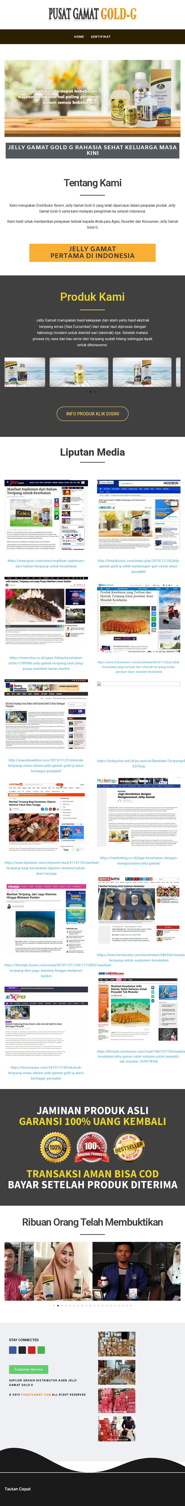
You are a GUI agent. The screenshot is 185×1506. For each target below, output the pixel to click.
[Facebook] (12, 1350)
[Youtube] (31, 1350)
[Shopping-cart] (41, 1350)
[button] (86, 392)
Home (79, 36)
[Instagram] (22, 1350)
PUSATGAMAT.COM (36, 1394)
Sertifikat (101, 36)
